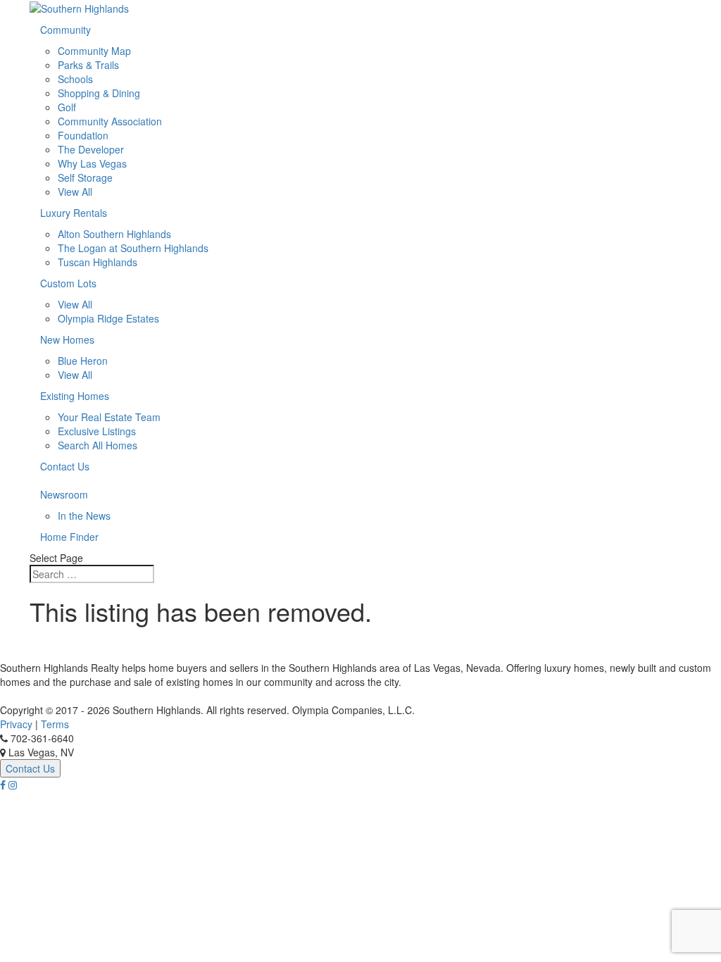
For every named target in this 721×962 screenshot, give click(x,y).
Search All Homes (97, 445)
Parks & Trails (88, 65)
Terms (55, 724)
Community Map (94, 51)
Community (65, 30)
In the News (84, 515)
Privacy (16, 724)
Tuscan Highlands (97, 262)
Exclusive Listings (97, 431)
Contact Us (64, 466)
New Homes (67, 339)
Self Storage (85, 177)
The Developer (91, 149)
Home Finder (69, 537)
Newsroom (64, 494)
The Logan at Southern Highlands (133, 248)
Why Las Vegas (92, 163)
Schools (75, 79)
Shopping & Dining (99, 93)
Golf (67, 107)
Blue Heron (83, 361)
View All (75, 192)
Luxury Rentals (73, 213)
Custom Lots (68, 283)
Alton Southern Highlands (114, 234)
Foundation (83, 135)
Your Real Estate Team (109, 417)
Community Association (110, 121)
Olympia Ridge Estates (108, 318)
